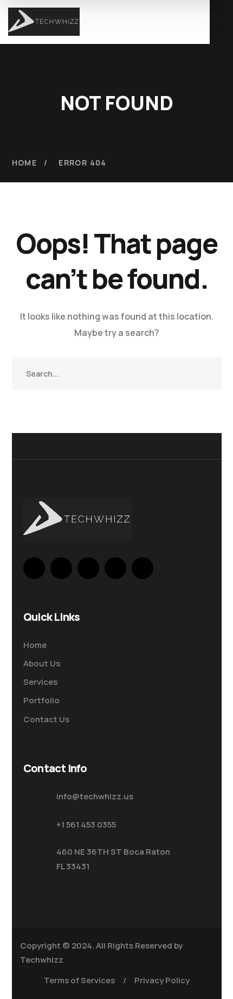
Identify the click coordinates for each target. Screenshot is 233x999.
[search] (166, 23)
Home (24, 162)
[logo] (44, 21)
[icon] (34, 568)
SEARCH (205, 373)
